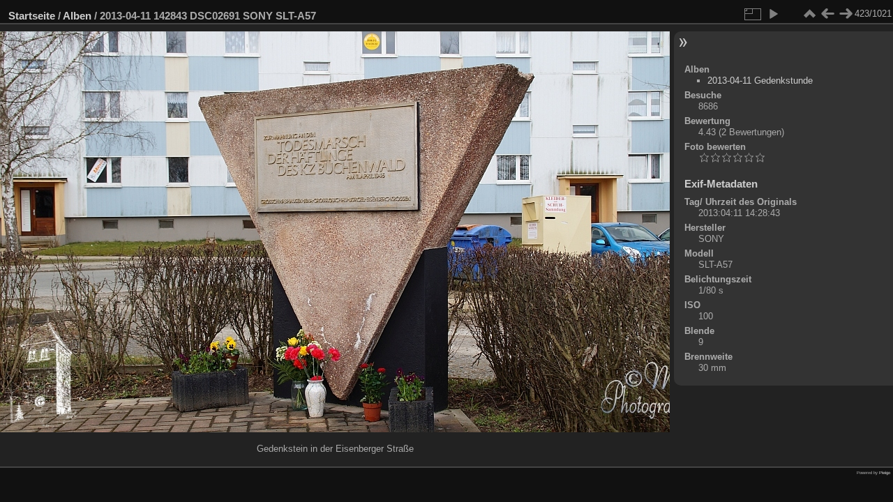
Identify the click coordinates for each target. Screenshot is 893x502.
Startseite (31, 16)
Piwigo (884, 473)
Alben (77, 16)
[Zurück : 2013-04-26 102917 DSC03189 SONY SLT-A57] (827, 14)
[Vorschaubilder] (809, 14)
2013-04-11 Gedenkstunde (760, 80)
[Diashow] (773, 14)
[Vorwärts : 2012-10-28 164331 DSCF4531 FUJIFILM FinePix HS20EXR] (845, 14)
